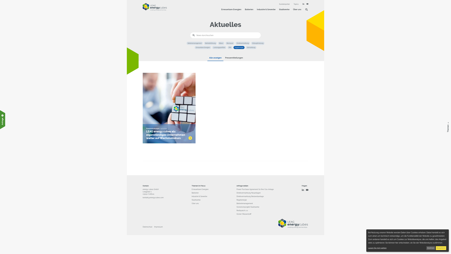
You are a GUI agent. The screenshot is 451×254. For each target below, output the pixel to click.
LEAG (155, 7)
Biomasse (230, 43)
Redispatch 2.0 (242, 210)
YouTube (307, 4)
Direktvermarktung (243, 43)
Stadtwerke (284, 9)
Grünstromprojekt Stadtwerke (248, 207)
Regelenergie (239, 47)
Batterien (249, 9)
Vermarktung (251, 47)
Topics (296, 4)
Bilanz (221, 43)
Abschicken (194, 35)
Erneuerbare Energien (231, 9)
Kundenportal (284, 4)
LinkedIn (303, 4)
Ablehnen (430, 248)
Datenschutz (147, 227)
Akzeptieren (440, 248)
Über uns (297, 9)
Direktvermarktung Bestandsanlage (250, 196)
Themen (448, 128)
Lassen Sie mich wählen (377, 248)
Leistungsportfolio (219, 47)
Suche (306, 9)
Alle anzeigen (215, 58)
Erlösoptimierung (257, 43)
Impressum (158, 227)
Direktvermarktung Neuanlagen (249, 193)
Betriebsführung (210, 43)
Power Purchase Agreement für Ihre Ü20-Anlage (255, 189)
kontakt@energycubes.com (153, 197)
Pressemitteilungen (234, 58)
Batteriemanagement (195, 43)
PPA (230, 47)
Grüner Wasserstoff (244, 214)
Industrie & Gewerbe (266, 9)
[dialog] (407, 241)
